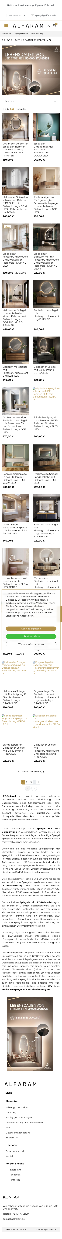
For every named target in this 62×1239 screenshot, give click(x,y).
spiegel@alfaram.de (14, 1218)
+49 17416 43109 (20, 1213)
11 (38, 782)
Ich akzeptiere (31, 636)
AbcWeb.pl (51, 1230)
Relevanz (31, 101)
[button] (49, 25)
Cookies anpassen (31, 628)
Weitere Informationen (31, 644)
